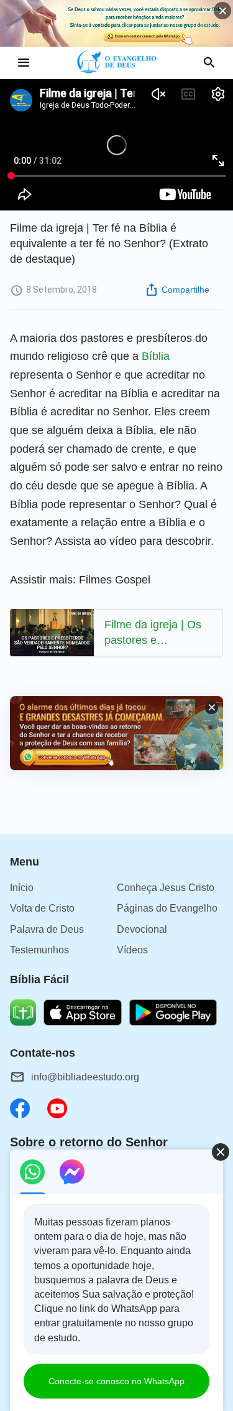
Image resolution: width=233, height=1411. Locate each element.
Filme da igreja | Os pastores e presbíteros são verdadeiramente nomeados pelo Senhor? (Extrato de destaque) (154, 633)
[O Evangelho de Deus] (116, 63)
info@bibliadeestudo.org (85, 1077)
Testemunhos (39, 950)
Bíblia (156, 356)
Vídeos (132, 950)
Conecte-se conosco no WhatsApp (116, 1381)
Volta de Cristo (42, 908)
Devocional (142, 929)
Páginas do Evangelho (167, 908)
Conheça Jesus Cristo (165, 887)
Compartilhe (185, 290)
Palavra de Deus (47, 929)
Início (22, 887)
